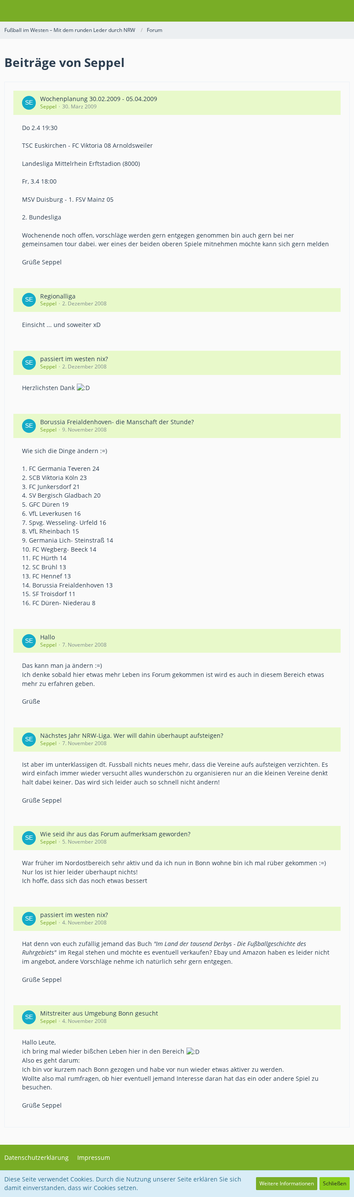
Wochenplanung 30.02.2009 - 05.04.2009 (98, 99)
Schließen (334, 1183)
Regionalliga (58, 296)
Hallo (47, 637)
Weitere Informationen (286, 1183)
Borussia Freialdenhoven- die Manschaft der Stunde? (117, 422)
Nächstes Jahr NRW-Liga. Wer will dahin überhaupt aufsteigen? (131, 735)
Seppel (48, 106)
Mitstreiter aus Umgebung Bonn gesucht (99, 1013)
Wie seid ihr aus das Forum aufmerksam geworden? (115, 834)
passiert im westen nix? (74, 359)
